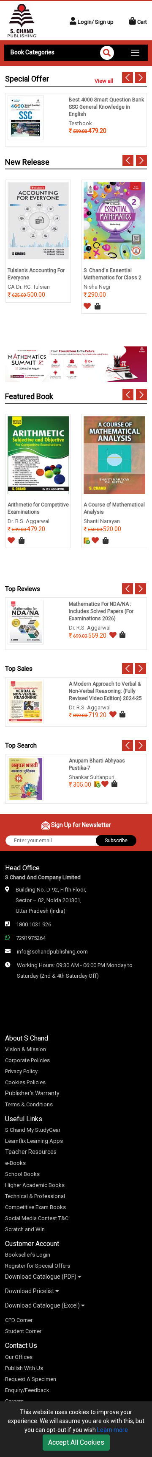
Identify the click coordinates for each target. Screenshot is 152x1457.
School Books (22, 1174)
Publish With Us (24, 1368)
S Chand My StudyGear (32, 1130)
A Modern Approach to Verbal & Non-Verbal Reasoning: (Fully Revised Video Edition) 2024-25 (105, 691)
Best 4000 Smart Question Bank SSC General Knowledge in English (106, 107)
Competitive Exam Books (35, 1207)
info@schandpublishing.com (52, 951)
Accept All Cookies (76, 1442)
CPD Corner (19, 1320)
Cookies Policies (25, 1082)
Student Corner (23, 1331)
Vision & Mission (25, 1049)
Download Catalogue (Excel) (43, 1305)
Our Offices (19, 1357)
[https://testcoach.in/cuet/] (76, 364)
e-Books (15, 1163)
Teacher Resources (31, 1151)
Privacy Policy (21, 1071)
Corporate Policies (27, 1060)
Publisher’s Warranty (32, 1093)
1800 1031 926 (33, 924)
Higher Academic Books (35, 1185)
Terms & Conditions (29, 1104)
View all (104, 81)
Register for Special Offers (37, 1266)
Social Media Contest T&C (36, 1218)
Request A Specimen (30, 1379)
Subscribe (116, 841)
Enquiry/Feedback (27, 1390)
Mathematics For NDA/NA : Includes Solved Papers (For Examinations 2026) (101, 611)
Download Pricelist (30, 1291)
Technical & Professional (35, 1196)
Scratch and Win (25, 1229)
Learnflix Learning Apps (34, 1141)
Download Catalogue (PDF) (41, 1276)
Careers (14, 1401)
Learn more (112, 1429)
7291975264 (31, 938)
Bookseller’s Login (27, 1255)
